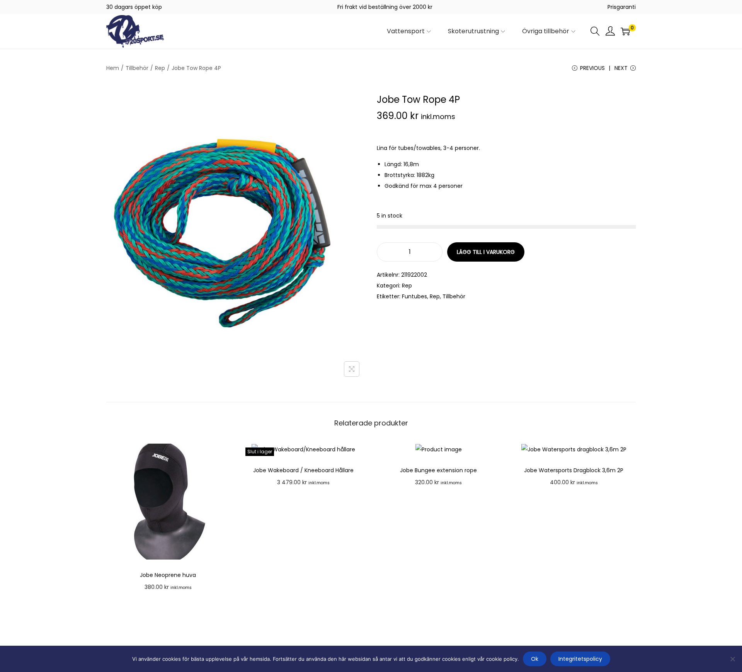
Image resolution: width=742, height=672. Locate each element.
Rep (160, 68)
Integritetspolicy (580, 659)
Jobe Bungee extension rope (438, 470)
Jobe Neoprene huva (168, 575)
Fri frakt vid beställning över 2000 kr (384, 7)
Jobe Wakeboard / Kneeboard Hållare (303, 470)
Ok (534, 659)
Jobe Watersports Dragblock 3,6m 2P (573, 470)
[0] (625, 31)
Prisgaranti (622, 7)
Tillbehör (137, 68)
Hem (112, 68)
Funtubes (414, 296)
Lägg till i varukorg (486, 252)
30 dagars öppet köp (134, 7)
